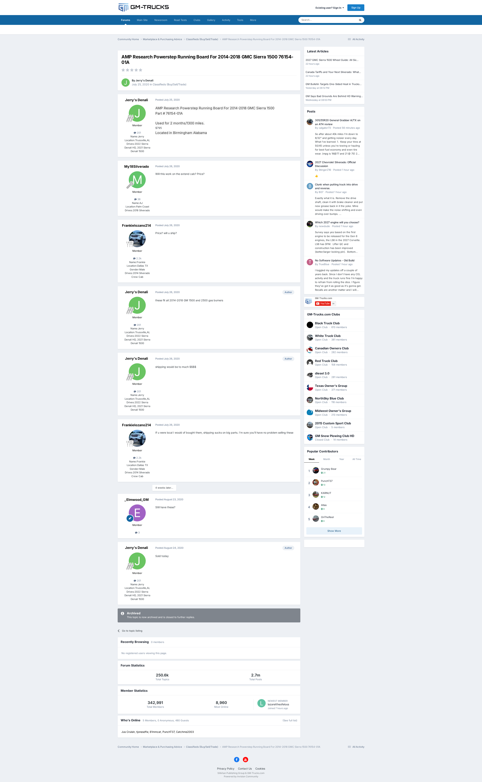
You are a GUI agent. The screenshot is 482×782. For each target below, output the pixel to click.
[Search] (360, 20)
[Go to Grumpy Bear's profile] (316, 470)
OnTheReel (327, 517)
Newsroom (160, 19)
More (253, 19)
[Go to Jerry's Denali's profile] (125, 82)
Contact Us (245, 768)
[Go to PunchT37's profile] (316, 482)
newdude (324, 226)
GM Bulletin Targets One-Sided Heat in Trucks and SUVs (332, 84)
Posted (346, 127)
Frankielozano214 (136, 225)
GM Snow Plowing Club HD (334, 436)
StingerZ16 (325, 169)
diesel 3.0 (322, 373)
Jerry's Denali (144, 80)
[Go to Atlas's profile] (316, 506)
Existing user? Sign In (329, 7)
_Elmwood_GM (136, 500)
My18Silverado (136, 166)
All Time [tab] (356, 459)
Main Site (142, 19)
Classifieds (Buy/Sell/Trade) (169, 84)
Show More (334, 530)
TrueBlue (324, 264)
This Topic (345, 19)
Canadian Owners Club (332, 348)
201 (138, 132)
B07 (321, 192)
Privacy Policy (225, 768)
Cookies (260, 768)
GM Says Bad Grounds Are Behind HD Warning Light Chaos (333, 96)
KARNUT (326, 492)
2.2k (138, 258)
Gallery (211, 19)
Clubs (197, 19)
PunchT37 (327, 480)
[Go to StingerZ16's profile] (310, 164)
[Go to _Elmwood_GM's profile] (137, 512)
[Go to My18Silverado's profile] (137, 179)
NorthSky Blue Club (329, 398)
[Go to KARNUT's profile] (316, 494)
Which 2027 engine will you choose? (337, 222)
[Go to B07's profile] (310, 186)
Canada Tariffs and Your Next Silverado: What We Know (332, 72)
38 (138, 199)
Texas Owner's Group (331, 386)
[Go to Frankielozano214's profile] (137, 238)
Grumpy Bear (328, 468)
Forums (125, 19)
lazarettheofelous (278, 704)
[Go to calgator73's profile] (310, 122)
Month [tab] (326, 459)
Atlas (324, 505)
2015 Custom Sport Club (333, 423)
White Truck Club (328, 336)
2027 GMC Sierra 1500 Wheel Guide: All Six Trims (331, 60)
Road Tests (180, 19)
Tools (240, 19)
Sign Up (355, 7)
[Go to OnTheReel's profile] (316, 518)
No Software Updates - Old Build (334, 260)
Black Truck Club (327, 323)
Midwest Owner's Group (333, 411)
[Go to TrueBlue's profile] (310, 262)
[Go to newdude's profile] (310, 224)
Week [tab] (312, 459)
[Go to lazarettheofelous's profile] (261, 703)
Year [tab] (341, 459)
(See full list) (290, 720)
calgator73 (325, 127)
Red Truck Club (326, 361)
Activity (226, 19)
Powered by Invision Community (241, 776)
